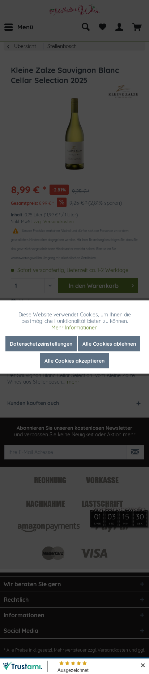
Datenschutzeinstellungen (41, 344)
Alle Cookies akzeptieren (74, 361)
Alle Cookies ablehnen (109, 344)
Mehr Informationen (74, 327)
